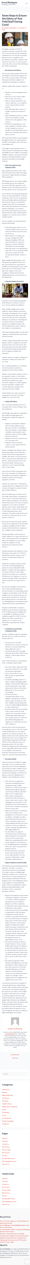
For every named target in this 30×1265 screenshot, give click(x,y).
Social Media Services (8, 1158)
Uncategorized (6, 1118)
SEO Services (6, 1152)
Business (4, 1092)
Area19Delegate (9, 2)
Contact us (5, 1144)
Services (4, 1155)
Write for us (5, 1164)
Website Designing (7, 1121)
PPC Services (6, 1147)
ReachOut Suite (10, 1034)
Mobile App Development (9, 1106)
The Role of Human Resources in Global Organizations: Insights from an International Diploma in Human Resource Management (14, 1236)
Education (5, 1101)
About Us (5, 1138)
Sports (4, 1109)
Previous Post (15, 1054)
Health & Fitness (7, 1104)
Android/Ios (6, 1089)
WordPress (5, 1124)
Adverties (5, 1141)
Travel (4, 1115)
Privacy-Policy (6, 1150)
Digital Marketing (7, 1095)
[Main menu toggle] (26, 3)
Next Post (15, 1058)
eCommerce (6, 1098)
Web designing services (9, 1161)
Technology (5, 1112)
